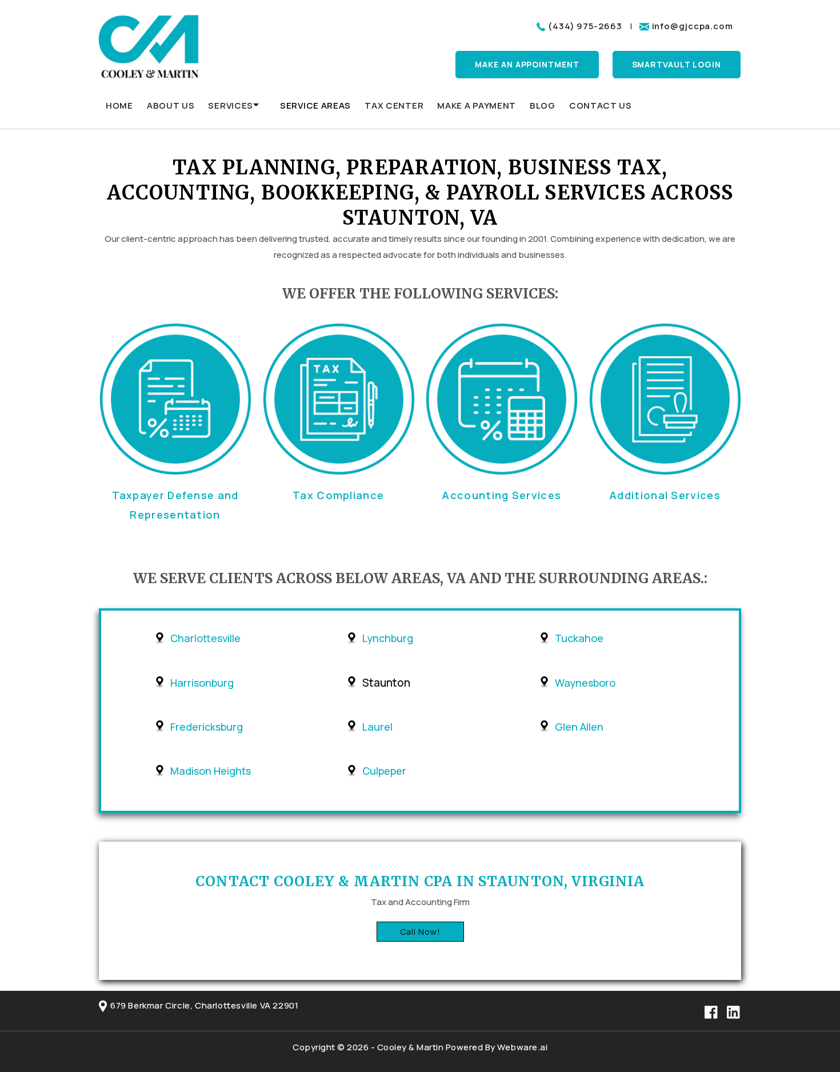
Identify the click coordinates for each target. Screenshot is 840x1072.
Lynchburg (387, 638)
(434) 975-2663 (585, 26)
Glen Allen (579, 727)
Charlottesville (205, 638)
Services (230, 105)
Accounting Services (501, 495)
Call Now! (420, 931)
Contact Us (600, 105)
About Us (171, 105)
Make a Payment (476, 105)
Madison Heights (210, 771)
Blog (542, 105)
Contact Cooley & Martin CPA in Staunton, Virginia (419, 881)
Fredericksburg (206, 727)
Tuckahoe (579, 638)
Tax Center (394, 105)
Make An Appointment (527, 64)
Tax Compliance (338, 495)
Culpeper (384, 771)
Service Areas (315, 105)
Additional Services (665, 495)
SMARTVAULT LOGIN (676, 64)
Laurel (377, 727)
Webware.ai (522, 1047)
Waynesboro (585, 683)
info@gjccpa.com (693, 26)
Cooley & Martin (410, 1047)
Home (119, 105)
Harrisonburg (202, 683)
